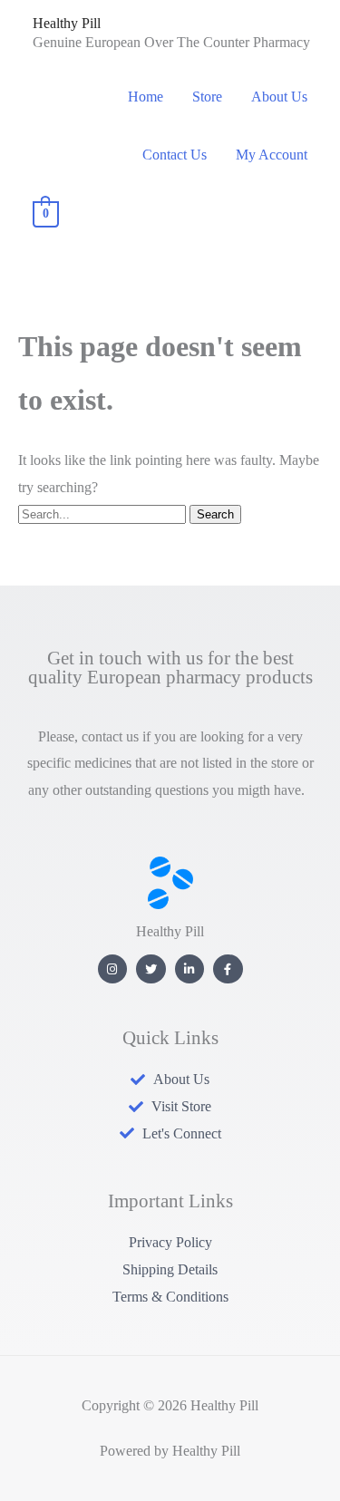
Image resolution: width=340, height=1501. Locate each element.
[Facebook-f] (228, 969)
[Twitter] (151, 969)
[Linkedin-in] (190, 969)
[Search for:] (103, 513)
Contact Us (174, 154)
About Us (279, 96)
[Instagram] (113, 969)
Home (145, 96)
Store (207, 96)
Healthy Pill (67, 23)
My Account (271, 154)
